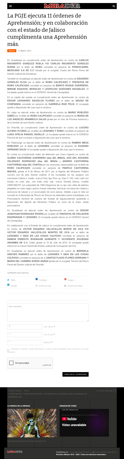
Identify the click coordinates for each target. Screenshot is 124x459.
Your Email (48, 334)
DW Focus (62, 6)
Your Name (48, 326)
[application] (84, 423)
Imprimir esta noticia (75, 285)
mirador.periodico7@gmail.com (105, 452)
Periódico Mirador (14, 452)
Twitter (13, 280)
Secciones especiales (105, 390)
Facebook (43, 280)
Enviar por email (45, 285)
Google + (71, 280)
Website (47, 342)
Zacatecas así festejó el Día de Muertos (26, 441)
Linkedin (14, 285)
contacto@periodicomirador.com (80, 452)
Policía (12, 50)
